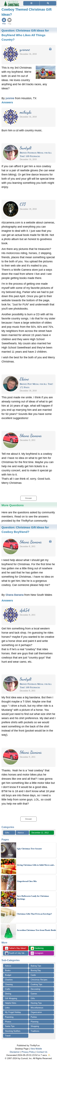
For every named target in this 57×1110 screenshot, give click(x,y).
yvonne (9, 98)
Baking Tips (36, 966)
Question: (25, 35)
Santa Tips (10, 1026)
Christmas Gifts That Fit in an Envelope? (34, 914)
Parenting (9, 1017)
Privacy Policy (28, 1052)
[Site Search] (48, 3)
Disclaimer (15, 1052)
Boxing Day (36, 970)
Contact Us (42, 1052)
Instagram (38, 953)
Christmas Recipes (39, 980)
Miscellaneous (37, 1008)
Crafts (7, 989)
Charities (9, 980)
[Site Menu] (31, 3)
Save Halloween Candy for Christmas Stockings (33, 897)
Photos (8, 1021)
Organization (36, 1012)
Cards (33, 975)
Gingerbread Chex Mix (27, 881)
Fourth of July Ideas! (16, 953)
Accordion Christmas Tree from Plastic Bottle (36, 930)
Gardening (37, 948)
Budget (8, 975)
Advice (21, 833)
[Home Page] (11, 1)
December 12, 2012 (40, 833)
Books (8, 970)
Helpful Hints (10, 1003)
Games (34, 994)
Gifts (7, 833)
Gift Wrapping (11, 998)
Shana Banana (14, 594)
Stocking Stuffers (12, 1031)
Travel (7, 1035)
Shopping (35, 1026)
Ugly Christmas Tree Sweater (29, 848)
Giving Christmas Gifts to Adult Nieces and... (36, 865)
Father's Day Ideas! (15, 948)
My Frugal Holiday (13, 1012)
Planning (34, 1021)
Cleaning (9, 984)
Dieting (8, 994)
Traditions (35, 1031)
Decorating (35, 989)
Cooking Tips (36, 984)
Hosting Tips (36, 1003)
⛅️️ (49, 1055)
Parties (34, 1017)
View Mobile (36, 1048)
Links (7, 1008)
